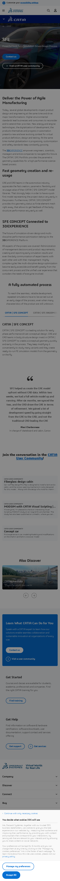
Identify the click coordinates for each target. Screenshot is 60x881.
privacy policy (8, 857)
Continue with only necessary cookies (21, 814)
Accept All (11, 875)
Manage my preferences (18, 866)
